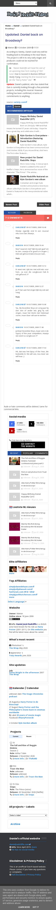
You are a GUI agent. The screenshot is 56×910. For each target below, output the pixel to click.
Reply (18, 238)
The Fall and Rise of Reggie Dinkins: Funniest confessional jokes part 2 (33, 461)
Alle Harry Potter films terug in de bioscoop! (33, 484)
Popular (28, 453)
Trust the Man (36, 776)
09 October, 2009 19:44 (33, 245)
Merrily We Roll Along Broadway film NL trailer (31, 539)
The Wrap (14, 648)
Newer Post (11, 204)
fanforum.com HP (18, 592)
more (11, 573)
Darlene (20, 227)
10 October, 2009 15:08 (36, 304)
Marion (19, 245)
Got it (36, 907)
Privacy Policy (34, 874)
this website (37, 629)
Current (15, 736)
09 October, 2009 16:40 (36, 227)
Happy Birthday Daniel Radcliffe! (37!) (31, 117)
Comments (41, 453)
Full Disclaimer (19, 874)
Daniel (17, 106)
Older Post (44, 204)
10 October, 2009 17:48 (33, 327)
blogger (12, 212)
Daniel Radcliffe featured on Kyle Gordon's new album (34, 178)
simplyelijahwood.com (20, 589)
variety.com (19, 102)
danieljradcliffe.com (19, 844)
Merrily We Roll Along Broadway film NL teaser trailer (32, 526)
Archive (15, 824)
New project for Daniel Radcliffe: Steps (31, 159)
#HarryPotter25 (26, 717)
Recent (14, 453)
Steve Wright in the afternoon (24, 672)
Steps (31, 794)
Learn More (24, 907)
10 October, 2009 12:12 (36, 266)
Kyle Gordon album (27, 723)
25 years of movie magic (29, 715)
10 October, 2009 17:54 (36, 348)
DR (31, 592)
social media (23, 849)
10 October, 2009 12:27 (33, 286)
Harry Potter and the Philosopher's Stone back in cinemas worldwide (27, 710)
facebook (28, 212)
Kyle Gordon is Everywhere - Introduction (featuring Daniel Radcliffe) (34, 138)
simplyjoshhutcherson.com (22, 594)
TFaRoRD (33, 758)
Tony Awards (15, 655)
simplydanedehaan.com (20, 586)
